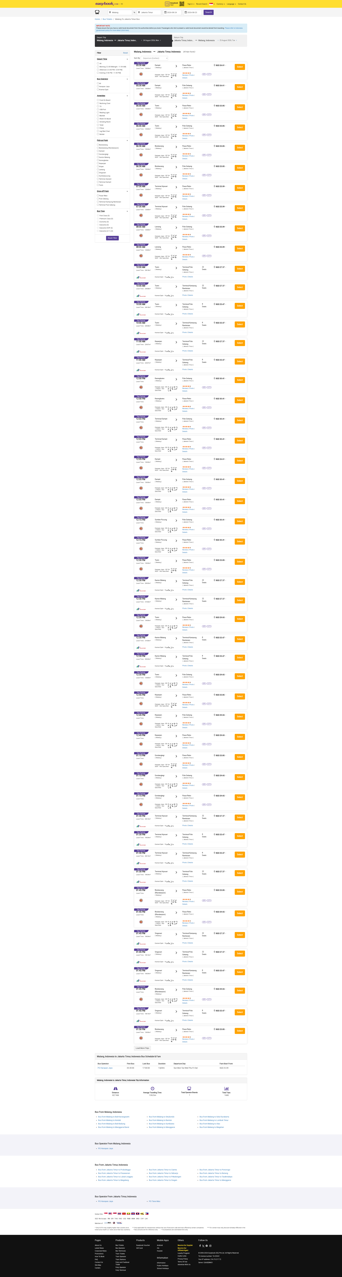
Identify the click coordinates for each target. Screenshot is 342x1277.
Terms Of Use (182, 1262)
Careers (97, 1268)
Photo (191, 75)
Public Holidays (162, 1266)
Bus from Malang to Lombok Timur (214, 1120)
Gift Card (139, 1248)
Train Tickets (120, 1254)
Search (208, 12)
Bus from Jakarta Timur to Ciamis (163, 1170)
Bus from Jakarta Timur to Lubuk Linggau (115, 1177)
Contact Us (242, 4)
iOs (158, 1248)
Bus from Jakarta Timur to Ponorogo (215, 1170)
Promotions (99, 1254)
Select (240, 67)
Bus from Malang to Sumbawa (161, 1124)
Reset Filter (112, 238)
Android (160, 1245)
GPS (204, 74)
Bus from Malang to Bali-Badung (111, 1124)
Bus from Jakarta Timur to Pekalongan (165, 1177)
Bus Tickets (107, 19)
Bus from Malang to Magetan (212, 1127)
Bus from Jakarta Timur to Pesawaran (114, 1173)
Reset (125, 53)
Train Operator (121, 1256)
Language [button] (231, 4)
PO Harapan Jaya (105, 1068)
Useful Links (182, 1256)
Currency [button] (220, 4)
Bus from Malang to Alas (210, 1124)
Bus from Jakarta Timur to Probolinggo (114, 1170)
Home (97, 19)
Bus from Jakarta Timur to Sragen (163, 1180)
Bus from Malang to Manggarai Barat (113, 1127)
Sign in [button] (190, 4)
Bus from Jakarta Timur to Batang (214, 1173)
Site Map (98, 1265)
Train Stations (121, 1259)
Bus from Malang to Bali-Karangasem (113, 1117)
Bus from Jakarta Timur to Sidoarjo (163, 1173)
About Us (98, 1245)
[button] (212, 4)
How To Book (99, 1256)
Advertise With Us (184, 1264)
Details (184, 78)
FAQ (96, 1259)
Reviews (185, 75)
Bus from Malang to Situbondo (161, 1117)
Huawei (159, 1251)
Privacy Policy (183, 1259)
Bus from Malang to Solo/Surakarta (214, 1117)
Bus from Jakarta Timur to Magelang (113, 1180)
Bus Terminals (121, 1251)
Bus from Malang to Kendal (109, 1120)
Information (161, 1263)
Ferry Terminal (121, 1270)
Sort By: (137, 58)
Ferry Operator (121, 1267)
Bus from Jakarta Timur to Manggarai (215, 1180)
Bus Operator (120, 1248)
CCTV (209, 74)
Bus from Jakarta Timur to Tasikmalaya (216, 1177)
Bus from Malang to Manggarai (162, 1127)
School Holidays (163, 1268)
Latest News (99, 1248)
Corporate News (100, 1251)
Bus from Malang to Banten (160, 1120)
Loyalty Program (184, 1253)
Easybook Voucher (143, 1245)
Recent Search (201, 4)
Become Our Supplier (185, 1245)
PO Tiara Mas (154, 1201)
